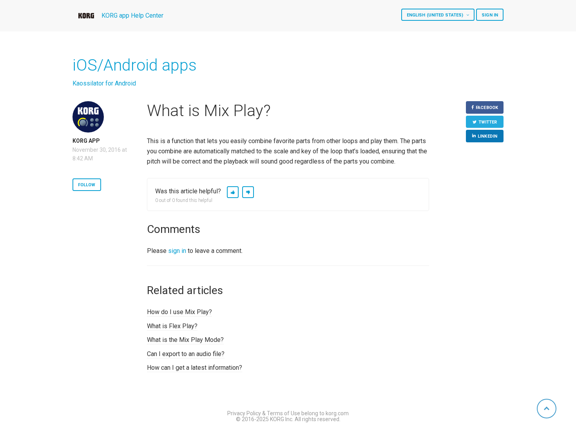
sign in (177, 250)
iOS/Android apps (134, 65)
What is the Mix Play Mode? (185, 339)
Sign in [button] (490, 15)
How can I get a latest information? (194, 367)
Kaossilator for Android (104, 83)
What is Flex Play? (172, 326)
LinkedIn (487, 136)
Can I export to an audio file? (186, 354)
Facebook (487, 107)
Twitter (487, 122)
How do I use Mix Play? (179, 312)
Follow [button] (87, 184)
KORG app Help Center (132, 15)
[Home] (86, 16)
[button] (233, 192)
